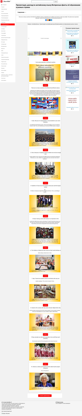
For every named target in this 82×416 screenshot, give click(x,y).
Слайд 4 (45, 150)
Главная (4, 4)
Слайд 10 (45, 334)
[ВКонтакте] (46, 20)
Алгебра (3, 28)
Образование (4, 9)
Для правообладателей (7, 411)
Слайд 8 (45, 275)
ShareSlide (7, 1)
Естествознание (4, 13)
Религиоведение (4, 17)
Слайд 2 (45, 85)
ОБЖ (2, 55)
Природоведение (4, 15)
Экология (3, 78)
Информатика (4, 39)
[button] (61, 26)
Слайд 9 (45, 305)
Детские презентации (5, 37)
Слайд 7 (45, 247)
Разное (2, 7)
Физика (2, 68)
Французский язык (5, 20)
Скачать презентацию (45, 395)
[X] (49, 20)
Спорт (2, 11)
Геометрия (3, 35)
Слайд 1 (45, 59)
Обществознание (5, 57)
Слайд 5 (45, 183)
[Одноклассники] (48, 20)
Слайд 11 (45, 364)
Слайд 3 (45, 118)
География (3, 33)
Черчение (3, 22)
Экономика (3, 80)
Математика (4, 46)
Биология (3, 31)
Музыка (3, 48)
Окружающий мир (5, 59)
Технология (3, 66)
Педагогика (3, 61)
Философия (3, 70)
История (3, 42)
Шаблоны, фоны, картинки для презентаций (6, 75)
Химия (2, 72)
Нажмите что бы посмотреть (64, 403)
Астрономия (3, 26)
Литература (3, 44)
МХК (2, 50)
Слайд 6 (45, 216)
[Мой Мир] (51, 20)
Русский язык (4, 63)
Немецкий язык (4, 52)
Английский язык (5, 24)
